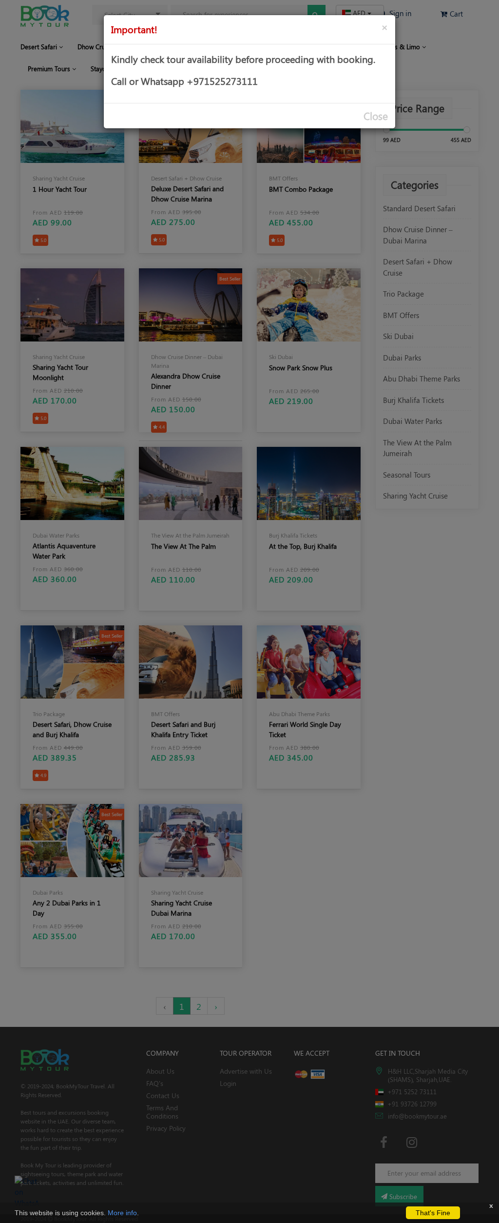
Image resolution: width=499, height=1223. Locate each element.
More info (122, 1213)
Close (376, 116)
